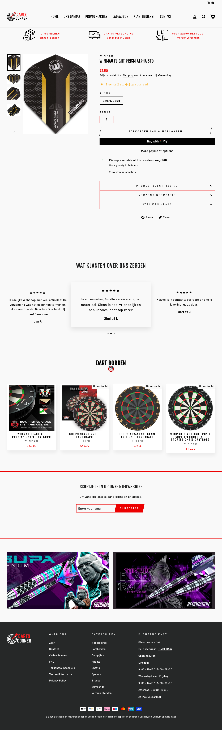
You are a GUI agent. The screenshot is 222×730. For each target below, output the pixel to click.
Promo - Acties (96, 16)
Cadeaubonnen (58, 655)
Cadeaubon (121, 16)
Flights (96, 661)
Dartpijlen (98, 655)
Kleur (105, 93)
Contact (166, 16)
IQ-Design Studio (93, 716)
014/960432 (165, 648)
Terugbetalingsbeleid (62, 667)
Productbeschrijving (157, 185)
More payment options (157, 151)
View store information (122, 172)
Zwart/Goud (111, 100)
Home (54, 16)
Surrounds (98, 686)
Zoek (52, 642)
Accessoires (99, 642)
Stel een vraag (157, 204)
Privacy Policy (57, 680)
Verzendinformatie (157, 195)
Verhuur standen (102, 692)
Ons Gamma (72, 16)
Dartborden (99, 648)
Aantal (106, 112)
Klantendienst (144, 16)
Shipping (128, 75)
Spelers (96, 674)
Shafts (96, 667)
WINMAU (107, 55)
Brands (96, 680)
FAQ (51, 661)
